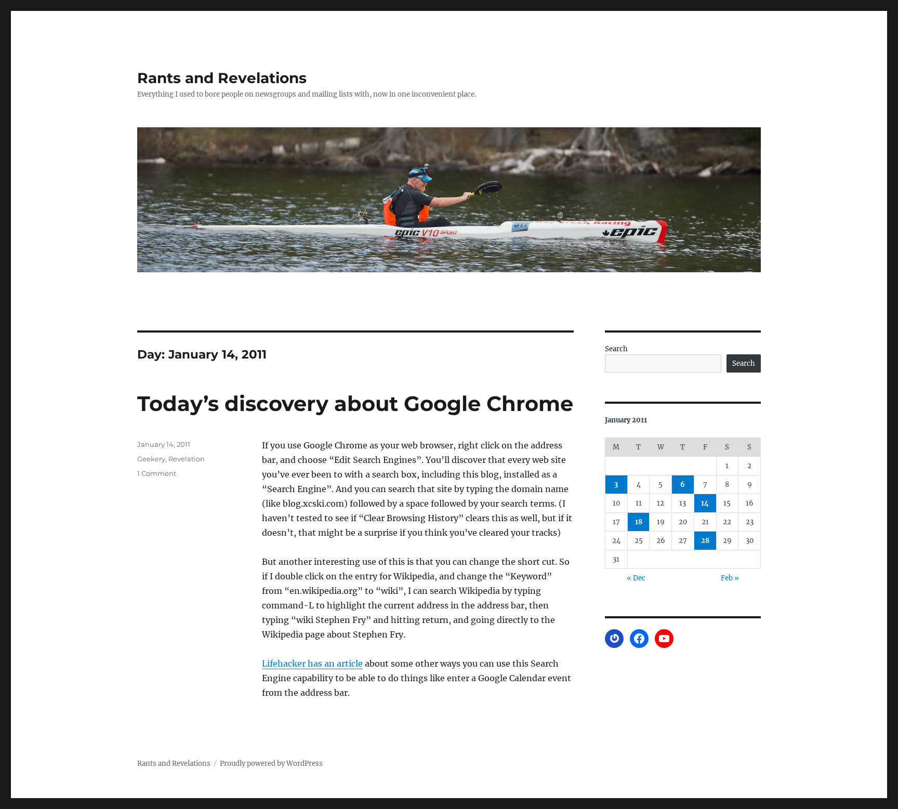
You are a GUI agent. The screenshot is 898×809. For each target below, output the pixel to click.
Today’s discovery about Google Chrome (355, 403)
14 (705, 503)
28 (705, 540)
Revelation (186, 459)
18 (638, 522)
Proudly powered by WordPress (271, 763)
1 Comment (156, 473)
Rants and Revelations (222, 78)
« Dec (636, 578)
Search (616, 348)
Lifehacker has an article (312, 663)
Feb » (730, 578)
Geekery (151, 459)
